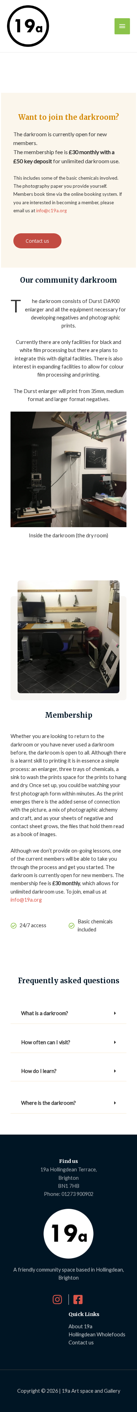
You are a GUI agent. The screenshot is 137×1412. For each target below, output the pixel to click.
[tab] (68, 1014)
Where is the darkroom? (48, 1103)
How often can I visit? (45, 1042)
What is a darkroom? (44, 1013)
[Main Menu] (122, 26)
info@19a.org (27, 900)
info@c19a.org (51, 210)
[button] (37, 241)
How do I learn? (39, 1071)
